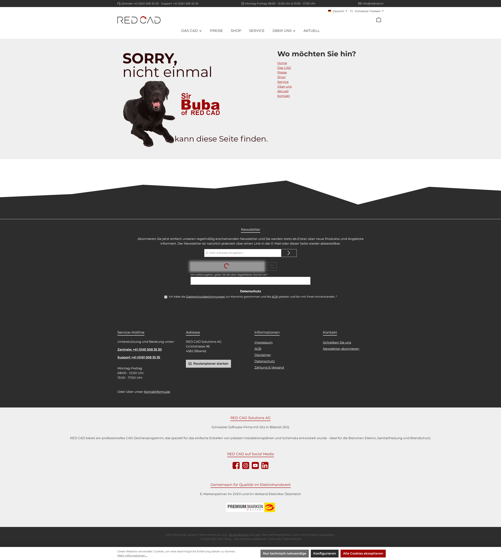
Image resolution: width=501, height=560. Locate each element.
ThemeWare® (291, 539)
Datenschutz (264, 361)
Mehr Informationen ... (132, 555)
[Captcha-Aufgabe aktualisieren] (272, 266)
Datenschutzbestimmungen (205, 296)
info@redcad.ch (373, 3)
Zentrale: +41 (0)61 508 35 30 (139, 349)
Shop (281, 77)
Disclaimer (262, 355)
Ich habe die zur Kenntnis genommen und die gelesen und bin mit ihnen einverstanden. (253, 296)
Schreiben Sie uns (337, 342)
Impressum (263, 342)
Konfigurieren (324, 553)
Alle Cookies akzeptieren (363, 553)
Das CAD (284, 68)
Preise (282, 72)
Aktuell (282, 91)
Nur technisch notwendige (284, 553)
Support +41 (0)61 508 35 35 (179, 3)
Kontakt (283, 96)
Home (282, 63)
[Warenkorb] (379, 20)
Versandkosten (238, 535)
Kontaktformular (157, 392)
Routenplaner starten (210, 363)
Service (283, 82)
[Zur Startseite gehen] (138, 19)
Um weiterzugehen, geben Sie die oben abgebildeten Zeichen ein (229, 274)
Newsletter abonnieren (341, 349)
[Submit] (289, 253)
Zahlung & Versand (269, 367)
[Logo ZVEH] (250, 507)
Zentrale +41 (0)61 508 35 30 (140, 3)
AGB (275, 296)
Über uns (284, 86)
